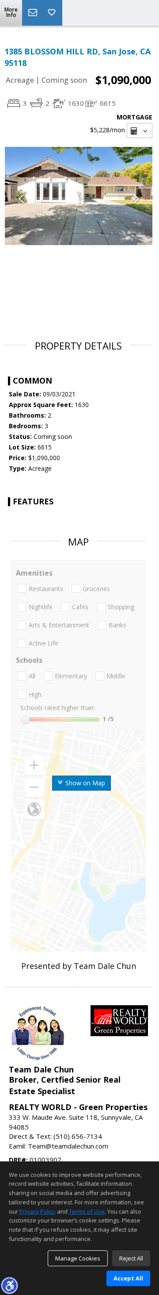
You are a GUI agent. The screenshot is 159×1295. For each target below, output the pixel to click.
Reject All (131, 1258)
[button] (9, 1285)
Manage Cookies (77, 1258)
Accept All (128, 1278)
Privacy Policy (37, 1211)
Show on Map (84, 783)
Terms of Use (87, 1211)
